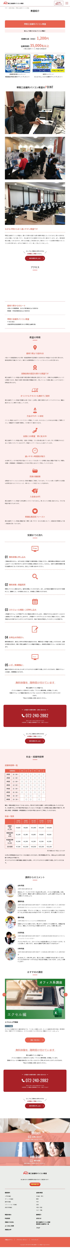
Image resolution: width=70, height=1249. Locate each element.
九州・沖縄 (39, 1212)
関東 (37, 1201)
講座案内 (7, 1195)
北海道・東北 (39, 1198)
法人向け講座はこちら (58, 3)
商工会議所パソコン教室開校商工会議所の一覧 (43, 1225)
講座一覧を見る (35, 1042)
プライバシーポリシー (22, 1241)
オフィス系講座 (9, 1201)
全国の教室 (39, 1195)
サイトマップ (35, 1241)
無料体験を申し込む (35, 258)
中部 (37, 1204)
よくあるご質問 (9, 1228)
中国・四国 (39, 1209)
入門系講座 (8, 1198)
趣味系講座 (8, 1204)
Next (66, 995)
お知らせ (38, 1220)
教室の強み (8, 1216)
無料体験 (33, 1186)
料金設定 (7, 1220)
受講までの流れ (9, 1224)
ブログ (38, 1230)
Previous (4, 995)
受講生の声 (8, 1231)
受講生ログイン (9, 1241)
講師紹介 (38, 1216)
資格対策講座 (8, 1209)
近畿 (37, 1206)
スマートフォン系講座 (11, 1206)
